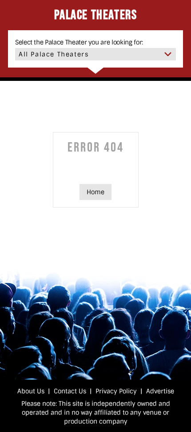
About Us (30, 391)
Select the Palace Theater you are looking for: (79, 42)
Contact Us (70, 391)
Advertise (160, 391)
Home (95, 192)
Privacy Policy (116, 391)
